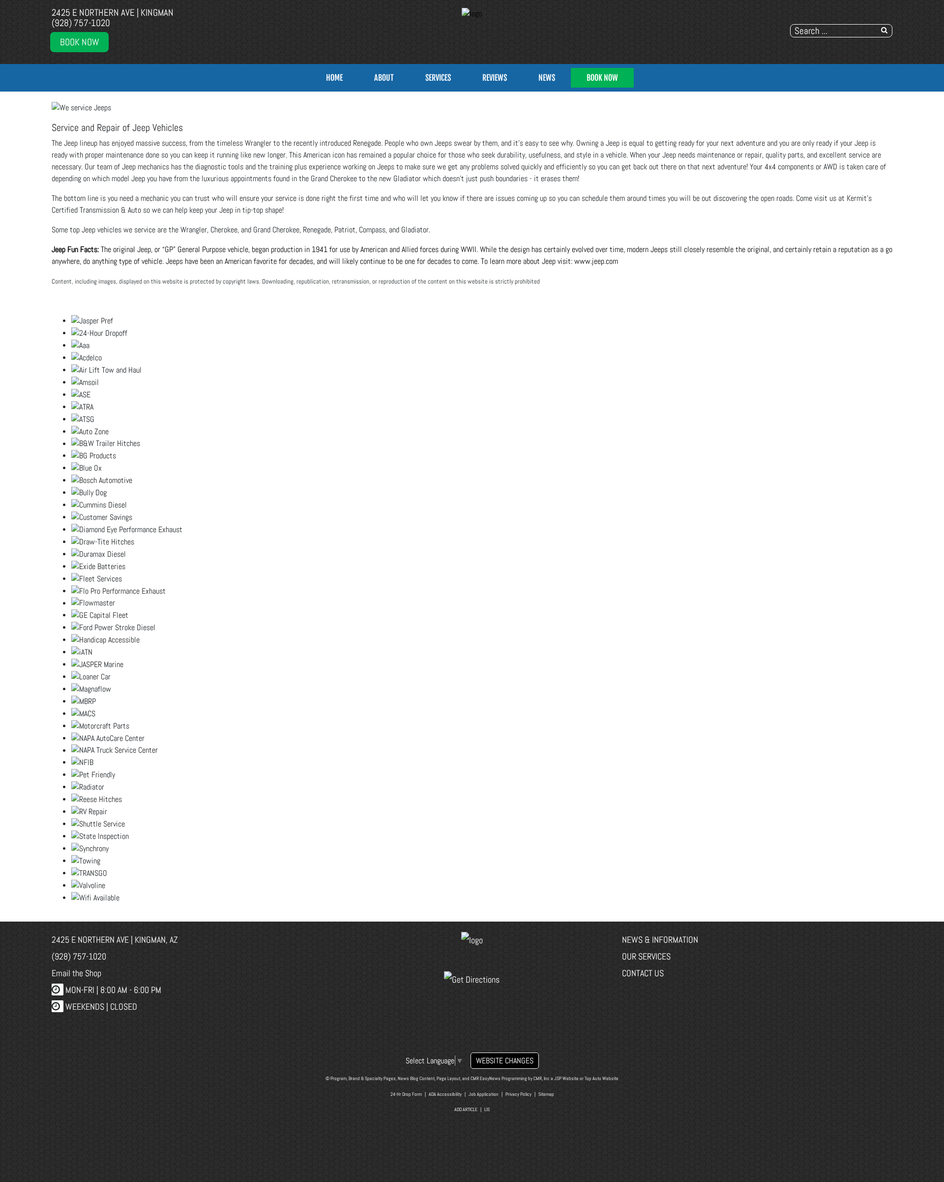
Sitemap (546, 1094)
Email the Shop (76, 973)
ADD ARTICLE (465, 1109)
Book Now (79, 42)
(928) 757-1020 (81, 23)
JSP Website (566, 1078)
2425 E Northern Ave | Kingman (113, 12)
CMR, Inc (541, 1078)
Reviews (494, 78)
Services (438, 78)
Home (334, 78)
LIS (487, 1109)
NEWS (546, 78)
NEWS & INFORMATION (660, 939)
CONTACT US (643, 973)
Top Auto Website (602, 1078)
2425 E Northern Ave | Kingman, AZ (115, 939)
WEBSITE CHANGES (504, 1060)
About (384, 78)
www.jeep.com (596, 261)
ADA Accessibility (445, 1094)
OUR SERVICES (646, 956)
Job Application (484, 1094)
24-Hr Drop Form (406, 1094)
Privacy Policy (518, 1094)
